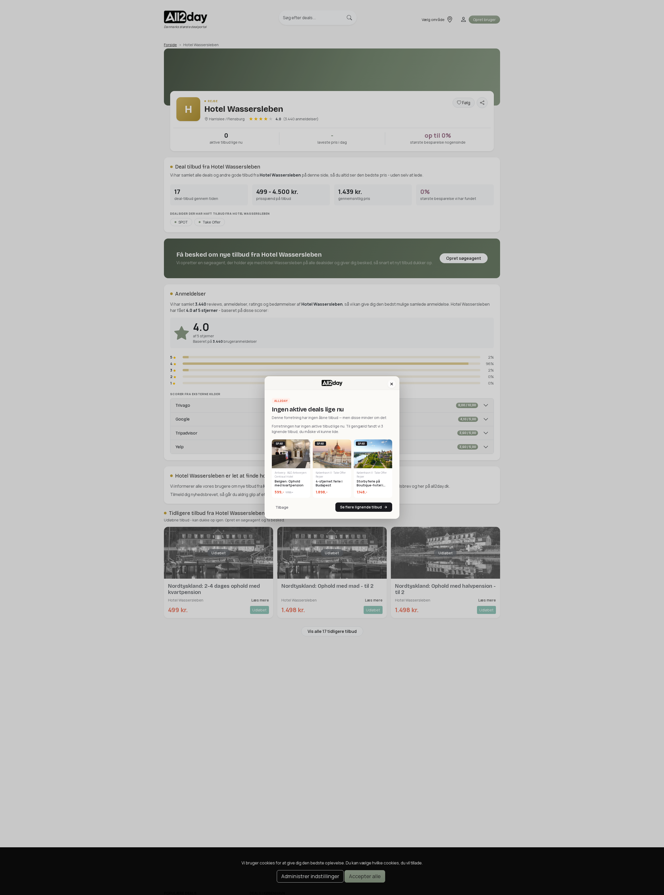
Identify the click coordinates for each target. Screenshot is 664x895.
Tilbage (281, 507)
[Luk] (392, 384)
